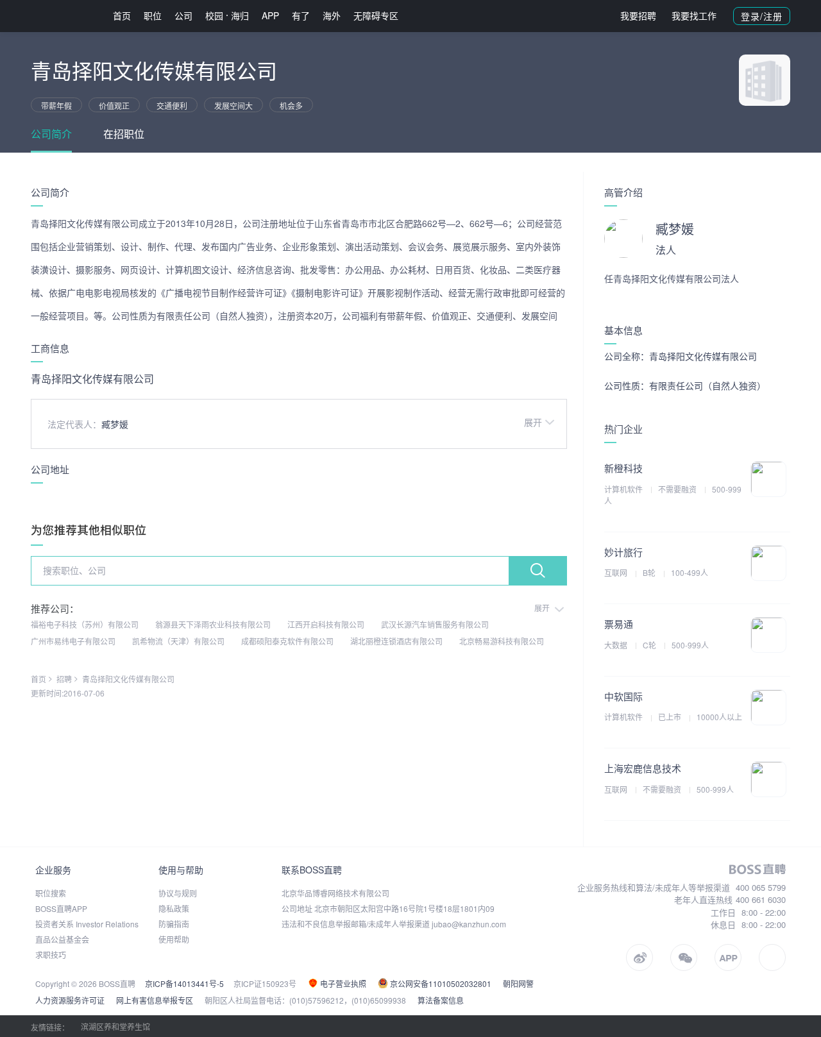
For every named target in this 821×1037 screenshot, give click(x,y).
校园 (214, 15)
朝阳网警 (518, 983)
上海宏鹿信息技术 (642, 768)
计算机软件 (624, 489)
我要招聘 (638, 15)
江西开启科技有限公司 (325, 624)
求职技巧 (50, 954)
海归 (240, 15)
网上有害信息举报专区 (154, 1000)
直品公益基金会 (62, 939)
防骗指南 (173, 923)
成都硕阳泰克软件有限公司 (287, 641)
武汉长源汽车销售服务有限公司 (435, 624)
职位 (153, 15)
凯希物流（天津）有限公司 (178, 641)
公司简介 (51, 133)
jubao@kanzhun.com (469, 923)
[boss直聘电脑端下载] (772, 957)
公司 (183, 15)
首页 (122, 15)
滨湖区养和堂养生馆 (115, 1026)
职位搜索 (50, 893)
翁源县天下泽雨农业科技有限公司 (213, 624)
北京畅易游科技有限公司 (501, 641)
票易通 (618, 623)
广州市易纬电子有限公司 (73, 641)
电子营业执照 (342, 983)
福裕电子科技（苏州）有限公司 (85, 624)
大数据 (616, 644)
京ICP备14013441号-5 (184, 983)
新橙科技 (623, 468)
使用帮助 (173, 939)
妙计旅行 (623, 552)
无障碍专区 (375, 15)
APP (270, 15)
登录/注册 (762, 16)
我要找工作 (694, 15)
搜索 (537, 571)
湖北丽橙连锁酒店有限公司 (396, 641)
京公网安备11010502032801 (439, 983)
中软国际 (623, 696)
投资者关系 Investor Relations (87, 923)
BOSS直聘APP (61, 908)
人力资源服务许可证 (70, 1000)
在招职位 (123, 133)
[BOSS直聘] (64, 16)
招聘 (64, 678)
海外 (332, 15)
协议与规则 (177, 893)
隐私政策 (173, 908)
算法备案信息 (441, 1000)
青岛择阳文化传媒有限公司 (128, 678)
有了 (301, 15)
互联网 (616, 572)
